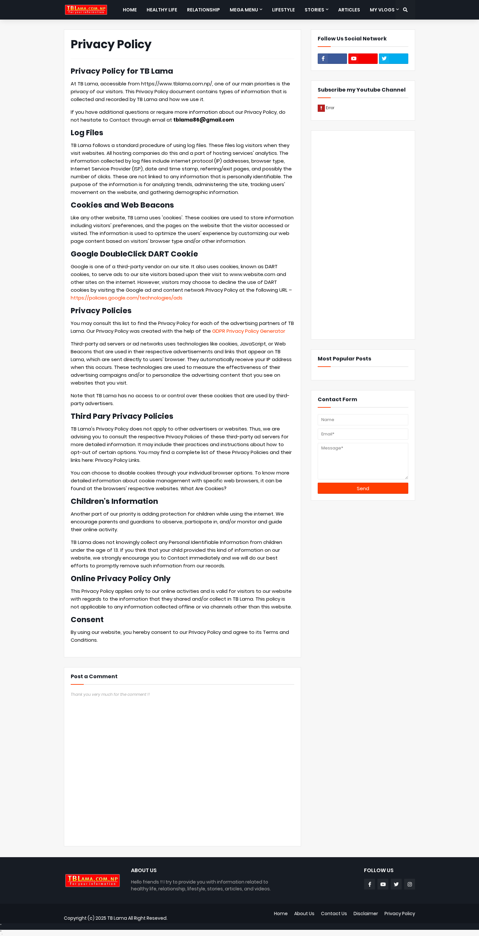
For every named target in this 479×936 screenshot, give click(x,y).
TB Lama (117, 918)
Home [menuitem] (130, 10)
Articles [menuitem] (349, 10)
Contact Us (334, 913)
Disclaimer (366, 913)
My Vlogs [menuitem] (382, 10)
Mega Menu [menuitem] (244, 10)
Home (281, 913)
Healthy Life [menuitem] (162, 10)
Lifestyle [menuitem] (283, 10)
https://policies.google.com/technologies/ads (126, 297)
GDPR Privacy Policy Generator (248, 331)
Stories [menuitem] (314, 10)
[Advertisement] (363, 235)
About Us (304, 913)
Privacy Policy (400, 913)
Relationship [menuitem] (203, 10)
